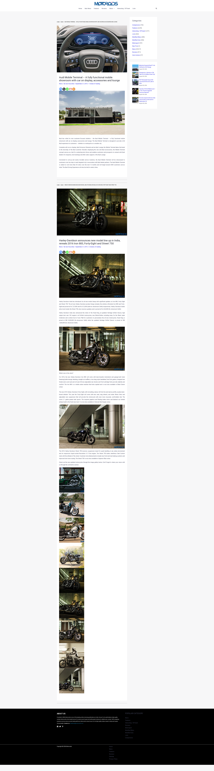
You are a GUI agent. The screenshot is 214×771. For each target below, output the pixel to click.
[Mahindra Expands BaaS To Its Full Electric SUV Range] (135, 68)
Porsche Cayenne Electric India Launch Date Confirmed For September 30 (147, 99)
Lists (133, 34)
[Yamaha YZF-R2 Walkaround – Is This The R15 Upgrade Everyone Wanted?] (135, 91)
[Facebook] (60, 89)
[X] (64, 89)
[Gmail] (70, 89)
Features (134, 28)
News (61, 84)
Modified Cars (136, 40)
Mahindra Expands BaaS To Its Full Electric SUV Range (147, 66)
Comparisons (136, 25)
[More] (73, 89)
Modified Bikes (136, 37)
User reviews (136, 55)
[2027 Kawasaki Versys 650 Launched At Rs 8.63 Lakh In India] (135, 82)
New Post (135, 46)
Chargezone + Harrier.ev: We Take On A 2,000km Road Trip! (147, 73)
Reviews (134, 52)
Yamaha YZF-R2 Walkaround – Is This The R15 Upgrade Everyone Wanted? (147, 90)
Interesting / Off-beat (138, 31)
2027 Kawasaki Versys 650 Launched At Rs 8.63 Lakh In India (146, 81)
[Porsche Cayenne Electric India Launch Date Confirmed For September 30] (135, 100)
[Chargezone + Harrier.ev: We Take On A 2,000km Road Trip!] (135, 75)
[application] (114, 8)
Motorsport (135, 43)
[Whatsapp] (67, 89)
